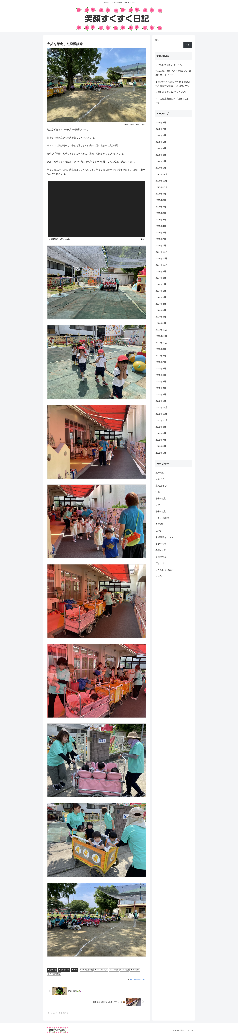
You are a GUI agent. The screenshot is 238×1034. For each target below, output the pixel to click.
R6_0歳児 (136, 970)
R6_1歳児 (125, 970)
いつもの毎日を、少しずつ (168, 65)
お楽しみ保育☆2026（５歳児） (171, 92)
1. (59, 239)
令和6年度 (53, 970)
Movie (76, 970)
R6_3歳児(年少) (102, 970)
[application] (96, 209)
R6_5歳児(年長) (55, 974)
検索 (157, 40)
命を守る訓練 (65, 970)
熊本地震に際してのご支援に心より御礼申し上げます (173, 73)
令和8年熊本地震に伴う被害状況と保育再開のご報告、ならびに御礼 (172, 83)
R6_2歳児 (114, 970)
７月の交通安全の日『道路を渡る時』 (172, 100)
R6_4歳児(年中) (87, 970)
